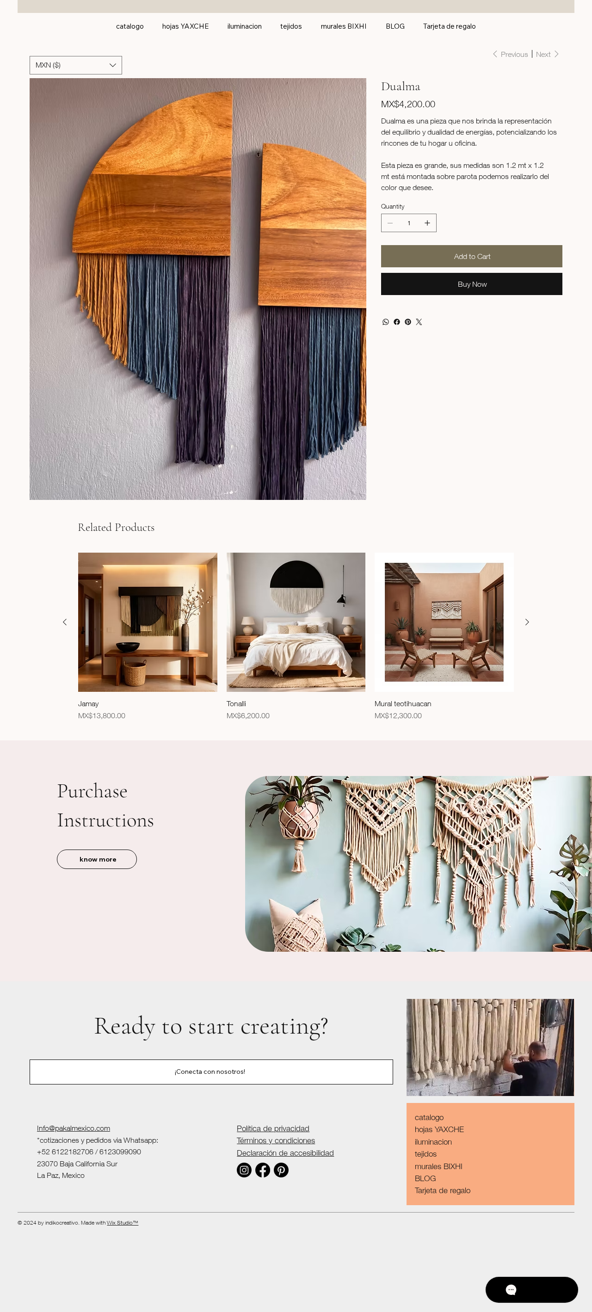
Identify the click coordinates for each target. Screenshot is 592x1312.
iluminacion (433, 1141)
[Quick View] (147, 622)
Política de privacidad (273, 1128)
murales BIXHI (438, 1166)
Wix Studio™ (122, 1222)
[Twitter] (419, 321)
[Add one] (427, 223)
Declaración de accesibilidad (285, 1153)
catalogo (429, 1117)
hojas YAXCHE (439, 1129)
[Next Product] (527, 622)
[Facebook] (396, 321)
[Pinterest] (408, 321)
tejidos (426, 1153)
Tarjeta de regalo (442, 1190)
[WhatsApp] (385, 321)
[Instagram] (244, 1170)
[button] (76, 65)
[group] (296, 641)
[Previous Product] (64, 622)
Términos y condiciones (276, 1140)
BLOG (425, 1178)
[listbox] (76, 65)
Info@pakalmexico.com (73, 1128)
